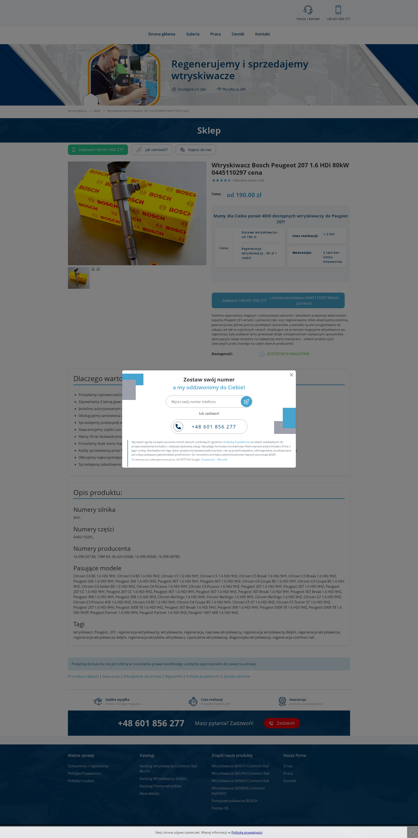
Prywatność (208, 459)
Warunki (222, 459)
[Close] (291, 374)
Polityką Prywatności (237, 442)
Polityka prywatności (247, 832)
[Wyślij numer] (246, 401)
